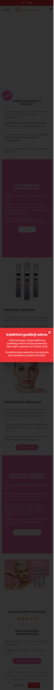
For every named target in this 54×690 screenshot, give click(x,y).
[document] (27, 345)
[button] (49, 332)
